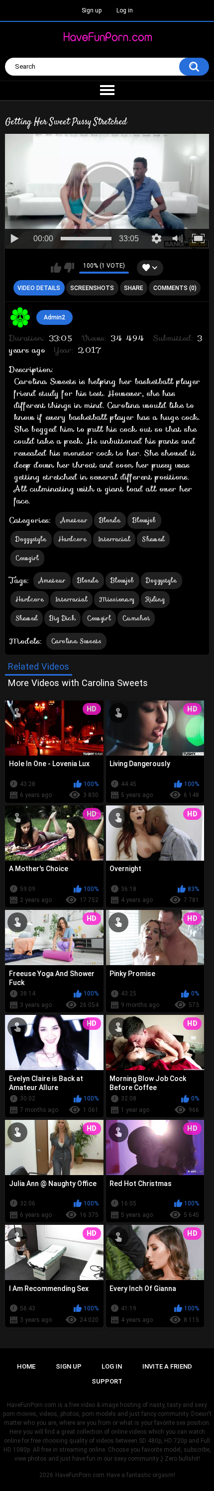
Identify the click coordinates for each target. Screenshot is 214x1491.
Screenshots (92, 288)
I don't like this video (69, 268)
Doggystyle (31, 539)
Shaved (153, 539)
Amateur (74, 520)
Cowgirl (27, 558)
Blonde (110, 520)
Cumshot (136, 618)
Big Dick (62, 618)
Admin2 (54, 317)
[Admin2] (20, 317)
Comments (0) (175, 288)
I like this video (56, 268)
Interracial (114, 539)
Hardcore (72, 539)
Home (26, 1366)
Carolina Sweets (76, 641)
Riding (155, 599)
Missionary (116, 599)
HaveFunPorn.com (80, 1475)
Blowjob (144, 520)
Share (133, 288)
